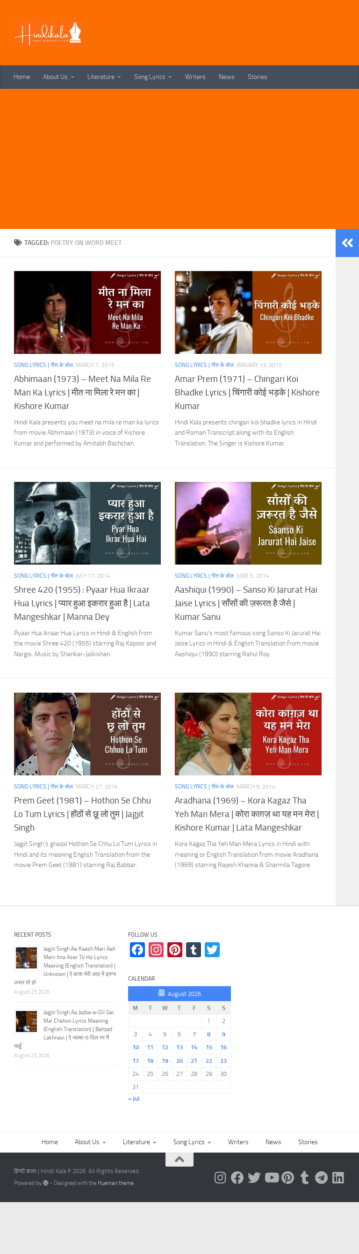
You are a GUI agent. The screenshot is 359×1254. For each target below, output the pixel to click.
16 (223, 1047)
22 (209, 1060)
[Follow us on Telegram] (321, 1177)
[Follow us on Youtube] (271, 1177)
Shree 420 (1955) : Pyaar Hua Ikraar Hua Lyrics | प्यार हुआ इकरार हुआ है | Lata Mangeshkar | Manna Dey (82, 603)
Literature (101, 77)
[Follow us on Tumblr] (304, 1177)
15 (209, 1047)
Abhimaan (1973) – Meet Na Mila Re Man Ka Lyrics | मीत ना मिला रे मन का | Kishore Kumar (82, 392)
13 (179, 1047)
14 (194, 1047)
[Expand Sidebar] (347, 243)
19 (165, 1060)
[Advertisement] (179, 158)
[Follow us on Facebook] (237, 1177)
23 (223, 1060)
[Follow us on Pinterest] (287, 1177)
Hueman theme (116, 1183)
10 (135, 1047)
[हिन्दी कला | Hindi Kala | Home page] (48, 33)
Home (22, 77)
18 (150, 1060)
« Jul (133, 1098)
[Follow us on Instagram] (220, 1177)
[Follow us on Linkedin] (338, 1177)
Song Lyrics (149, 77)
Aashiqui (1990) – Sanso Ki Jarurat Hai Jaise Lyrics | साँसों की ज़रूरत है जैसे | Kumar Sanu (246, 603)
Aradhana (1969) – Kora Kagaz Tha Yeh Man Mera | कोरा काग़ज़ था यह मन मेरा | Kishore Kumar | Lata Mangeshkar (247, 814)
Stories (257, 77)
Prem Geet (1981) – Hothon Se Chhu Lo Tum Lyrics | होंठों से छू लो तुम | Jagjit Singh (82, 814)
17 (135, 1060)
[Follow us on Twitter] (254, 1177)
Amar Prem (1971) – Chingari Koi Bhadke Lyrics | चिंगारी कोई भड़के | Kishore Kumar (247, 392)
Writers (195, 77)
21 (194, 1060)
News (227, 77)
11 (150, 1047)
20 (179, 1060)
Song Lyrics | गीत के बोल (43, 365)
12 (165, 1047)
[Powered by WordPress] (46, 1183)
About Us (55, 77)
